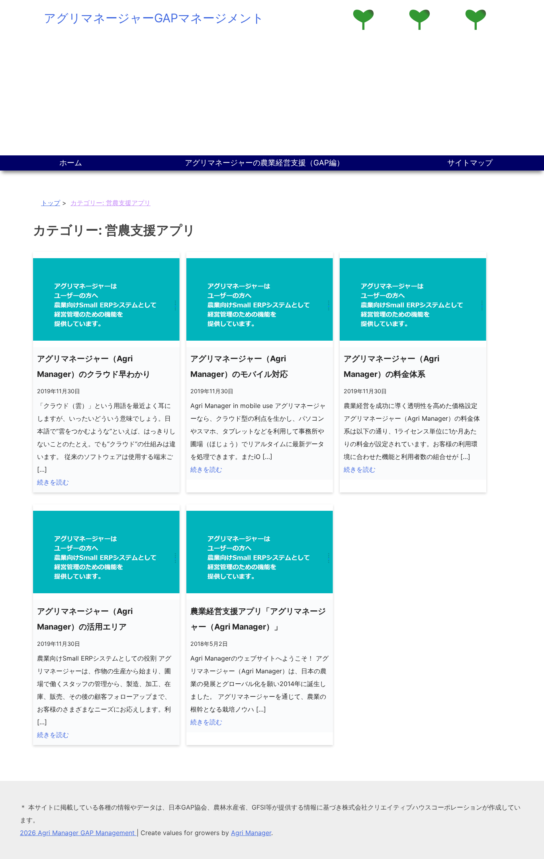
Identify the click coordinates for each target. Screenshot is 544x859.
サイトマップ (470, 162)
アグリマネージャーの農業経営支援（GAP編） (264, 162)
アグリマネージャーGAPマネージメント (154, 18)
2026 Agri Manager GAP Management (78, 833)
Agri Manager (251, 833)
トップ (50, 203)
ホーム (70, 162)
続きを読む (53, 482)
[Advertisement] (272, 95)
